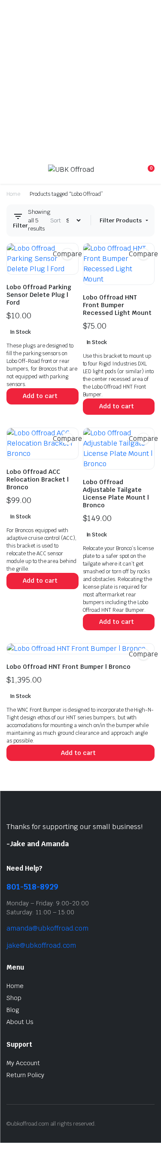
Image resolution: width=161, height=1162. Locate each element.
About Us (19, 1022)
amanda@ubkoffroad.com (47, 928)
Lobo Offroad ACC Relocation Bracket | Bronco (37, 479)
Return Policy (25, 1075)
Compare (67, 253)
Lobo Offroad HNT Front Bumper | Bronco (68, 667)
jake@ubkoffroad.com (41, 945)
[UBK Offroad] (79, 172)
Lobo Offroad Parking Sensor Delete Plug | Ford (38, 294)
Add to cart (40, 396)
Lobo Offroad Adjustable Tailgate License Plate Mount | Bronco (116, 493)
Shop (13, 998)
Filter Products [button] (121, 220)
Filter (20, 225)
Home (13, 194)
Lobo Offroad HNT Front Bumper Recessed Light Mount (117, 305)
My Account (23, 1063)
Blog (12, 1010)
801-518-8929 (32, 887)
